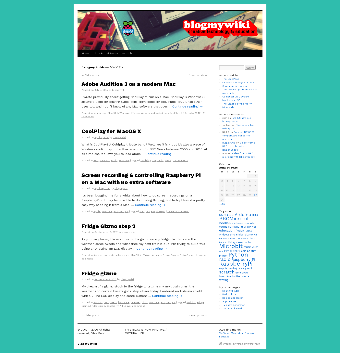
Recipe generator (232, 297)
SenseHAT (242, 272)
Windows (124, 113)
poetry (251, 250)
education (227, 230)
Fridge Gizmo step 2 (108, 226)
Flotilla (248, 231)
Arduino (98, 255)
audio (154, 113)
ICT (255, 234)
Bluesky (249, 333)
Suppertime (229, 301)
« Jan (222, 204)
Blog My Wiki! (87, 343)
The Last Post (230, 79)
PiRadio (241, 250)
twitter (236, 276)
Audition (163, 113)
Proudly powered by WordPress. (241, 343)
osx (154, 160)
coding (223, 226)
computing (235, 226)
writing (223, 280)
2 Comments (180, 160)
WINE (198, 113)
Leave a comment (178, 211)
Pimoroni (230, 251)
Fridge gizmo (99, 273)
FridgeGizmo (186, 255)
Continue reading (187, 106)
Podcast (224, 336)
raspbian (223, 268)
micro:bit (128, 53)
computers (99, 113)
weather (246, 276)
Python (238, 254)
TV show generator (233, 305)
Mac (142, 211)
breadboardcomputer (242, 223)
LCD (238, 238)
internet (135, 302)
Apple (97, 211)
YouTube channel (232, 308)
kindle (231, 238)
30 (255, 195)
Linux (145, 302)
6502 (222, 215)
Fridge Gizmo (170, 255)
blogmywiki (118, 90)
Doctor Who (250, 227)
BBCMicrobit (234, 218)
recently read (245, 268)
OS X (183, 113)
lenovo (244, 238)
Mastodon (237, 333)
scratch (227, 272)
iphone (223, 238)
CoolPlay (174, 113)
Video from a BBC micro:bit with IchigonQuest (238, 146)
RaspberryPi (158, 211)
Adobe (145, 113)
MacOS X (113, 113)
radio (191, 113)
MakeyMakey (235, 242)
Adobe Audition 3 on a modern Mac (128, 84)
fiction (240, 230)
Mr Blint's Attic (230, 290)
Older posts (90, 75)
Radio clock (229, 294)
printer (223, 255)
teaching (225, 276)
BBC (95, 160)
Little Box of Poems (105, 53)
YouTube (224, 333)
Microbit (231, 246)
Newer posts (198, 75)
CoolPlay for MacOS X (111, 131)
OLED (255, 247)
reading (233, 268)
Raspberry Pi (121, 211)
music (247, 247)
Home (86, 53)
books (224, 223)
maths (247, 242)
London (223, 242)
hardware (123, 255)
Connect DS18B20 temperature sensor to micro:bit (238, 136)
